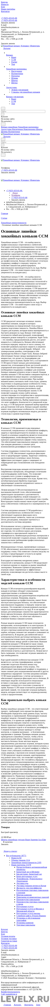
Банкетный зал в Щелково (27, 872)
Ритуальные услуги (24, 906)
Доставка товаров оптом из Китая (31, 886)
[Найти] (3, 124)
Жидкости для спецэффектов (29, 888)
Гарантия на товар (9, 941)
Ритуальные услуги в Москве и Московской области (30, 910)
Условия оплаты (8, 936)
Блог (3, 934)
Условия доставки (9, 938)
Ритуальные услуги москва (28, 913)
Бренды (4, 932)
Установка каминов (24, 923)
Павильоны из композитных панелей (32, 897)
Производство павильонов (28, 899)
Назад (15, 193)
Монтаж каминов (24, 895)
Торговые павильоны (25, 925)
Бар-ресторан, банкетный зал (29, 874)
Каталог (4, 929)
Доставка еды (22, 883)
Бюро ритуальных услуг (27, 876)
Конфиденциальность (10, 992)
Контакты (5, 943)
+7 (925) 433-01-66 (9, 18)
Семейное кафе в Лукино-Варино (31, 916)
